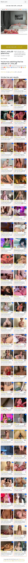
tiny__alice (17, 312)
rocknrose (17, 185)
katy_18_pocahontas (5, 344)
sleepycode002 (5, 216)
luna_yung (4, 440)
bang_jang (17, 376)
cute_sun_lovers (18, 551)
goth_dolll (17, 248)
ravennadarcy (4, 519)
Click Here (3, 72)
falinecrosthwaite (18, 360)
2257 (23, 560)
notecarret (4, 408)
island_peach (17, 137)
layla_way (16, 424)
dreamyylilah (4, 312)
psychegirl (4, 328)
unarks (16, 232)
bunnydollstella (5, 89)
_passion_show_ (18, 201)
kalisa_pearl (17, 153)
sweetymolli (4, 392)
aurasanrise (4, 504)
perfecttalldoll (18, 472)
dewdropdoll (17, 535)
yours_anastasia (5, 296)
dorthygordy (4, 472)
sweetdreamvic (5, 360)
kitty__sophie (4, 169)
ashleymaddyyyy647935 (5, 535)
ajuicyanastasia (18, 456)
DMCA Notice (18, 560)
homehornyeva (5, 264)
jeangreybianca (5, 137)
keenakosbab (4, 456)
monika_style (17, 280)
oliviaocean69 (4, 424)
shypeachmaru (18, 440)
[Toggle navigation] (25, 2)
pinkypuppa (4, 105)
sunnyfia (16, 216)
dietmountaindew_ (18, 264)
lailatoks (16, 89)
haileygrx (3, 121)
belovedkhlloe (5, 280)
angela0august (18, 519)
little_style (17, 392)
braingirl (3, 248)
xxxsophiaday (17, 328)
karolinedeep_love (18, 408)
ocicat (2, 185)
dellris (2, 488)
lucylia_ (3, 153)
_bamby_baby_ (5, 376)
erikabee (16, 296)
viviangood (4, 551)
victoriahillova (17, 121)
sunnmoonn (17, 344)
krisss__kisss (17, 504)
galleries (12, 72)
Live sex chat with (14, 47)
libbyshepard (17, 105)
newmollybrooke (18, 169)
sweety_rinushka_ (5, 232)
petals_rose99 (18, 488)
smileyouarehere (5, 201)
